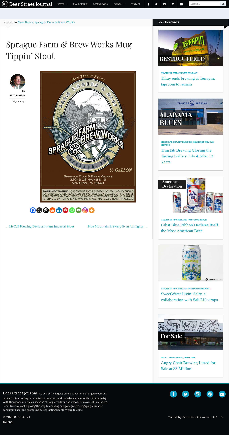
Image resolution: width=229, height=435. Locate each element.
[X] (39, 210)
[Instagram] (85, 210)
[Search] (223, 3)
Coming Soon (100, 4)
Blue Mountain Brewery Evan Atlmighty (117, 226)
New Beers (25, 22)
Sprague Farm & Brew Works (55, 22)
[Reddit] (52, 210)
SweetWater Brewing (199, 288)
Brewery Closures (182, 142)
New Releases (180, 220)
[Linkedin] (59, 210)
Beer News (166, 142)
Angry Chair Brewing (172, 357)
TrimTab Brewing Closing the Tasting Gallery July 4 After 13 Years (187, 156)
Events (118, 4)
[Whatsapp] (72, 210)
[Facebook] (33, 210)
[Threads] (46, 210)
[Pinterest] (65, 210)
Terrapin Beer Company (185, 73)
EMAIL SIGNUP (80, 4)
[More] (92, 210)
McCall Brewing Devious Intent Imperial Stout (39, 226)
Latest (60, 4)
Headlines (166, 73)
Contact (135, 4)
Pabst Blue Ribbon (197, 220)
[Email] (78, 210)
